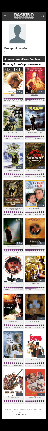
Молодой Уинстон (35, 397)
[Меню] (5, 16)
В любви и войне (34, 208)
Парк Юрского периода (34, 170)
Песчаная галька (13, 397)
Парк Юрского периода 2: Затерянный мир (13, 208)
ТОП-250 (15, 409)
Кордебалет (35, 284)
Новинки (23, 409)
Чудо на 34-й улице (13, 246)
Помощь (15, 412)
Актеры (29, 409)
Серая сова (13, 321)
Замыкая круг (13, 359)
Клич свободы (34, 321)
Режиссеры (37, 409)
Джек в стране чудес (13, 170)
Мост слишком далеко (34, 132)
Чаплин (13, 284)
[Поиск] (42, 16)
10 (22, 99)
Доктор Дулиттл (35, 359)
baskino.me (11, 415)
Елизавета (34, 95)
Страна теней (34, 246)
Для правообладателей (27, 412)
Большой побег (13, 132)
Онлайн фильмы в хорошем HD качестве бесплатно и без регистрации (24, 16)
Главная (8, 409)
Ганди (13, 95)
